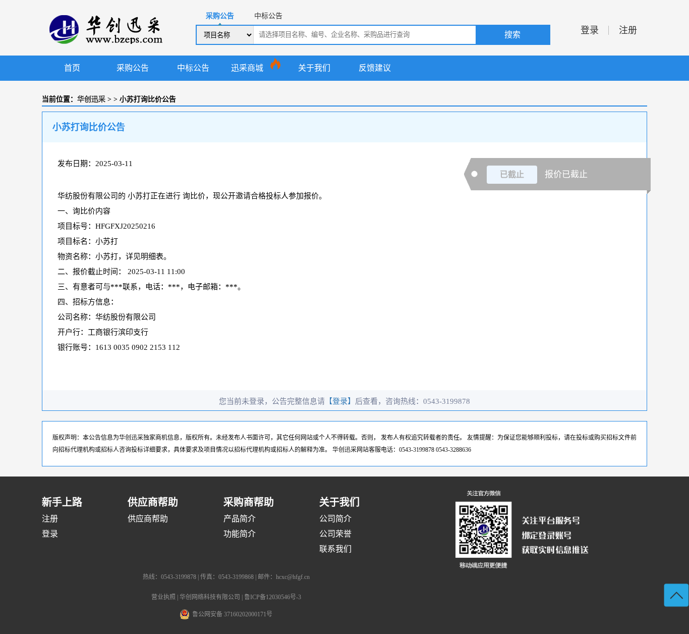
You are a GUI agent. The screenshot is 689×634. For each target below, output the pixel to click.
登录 (590, 30)
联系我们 (335, 549)
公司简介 (335, 518)
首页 (72, 68)
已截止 (512, 174)
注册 (628, 30)
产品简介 (239, 518)
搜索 (512, 34)
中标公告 (193, 68)
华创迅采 (91, 99)
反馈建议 (375, 68)
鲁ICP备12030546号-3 (272, 597)
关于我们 (314, 68)
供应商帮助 (148, 518)
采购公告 (133, 68)
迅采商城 (247, 68)
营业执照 (163, 597)
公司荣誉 (335, 534)
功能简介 (239, 534)
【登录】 (340, 401)
